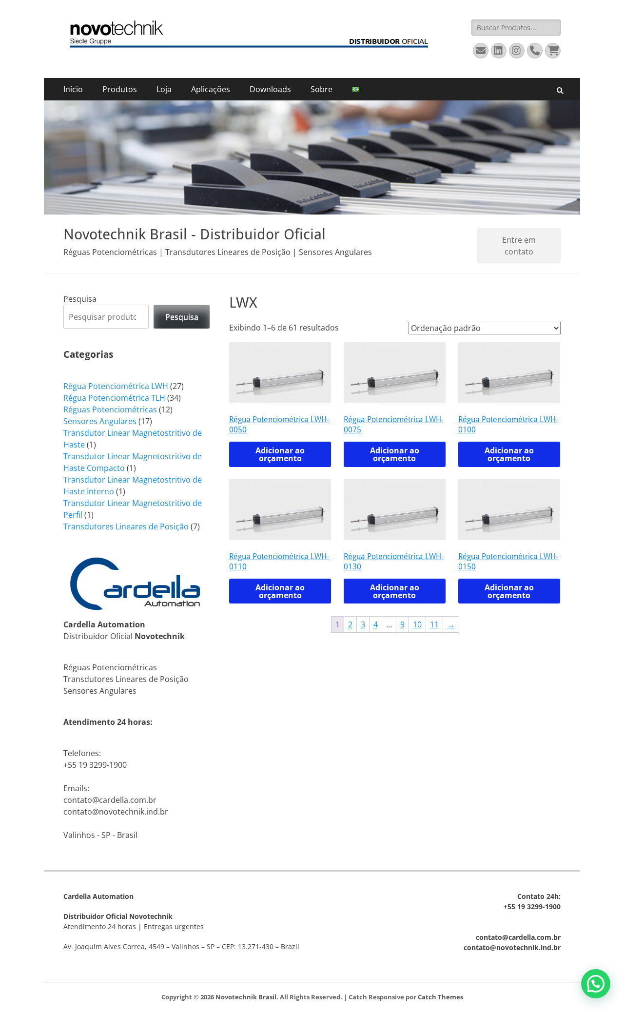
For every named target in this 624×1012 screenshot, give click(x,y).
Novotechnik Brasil (245, 997)
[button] (595, 983)
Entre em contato (519, 245)
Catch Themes (440, 997)
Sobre (321, 89)
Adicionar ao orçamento (280, 454)
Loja (164, 89)
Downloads (270, 89)
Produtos (119, 89)
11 (434, 624)
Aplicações (210, 89)
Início (73, 89)
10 (417, 624)
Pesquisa (80, 298)
